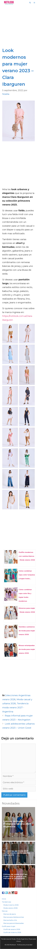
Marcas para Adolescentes (13, 917)
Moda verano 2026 (10, 908)
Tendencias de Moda (8, 939)
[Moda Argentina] (8, 2)
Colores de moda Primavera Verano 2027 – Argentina (18, 824)
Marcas (4, 911)
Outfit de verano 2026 (11, 929)
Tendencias (6, 902)
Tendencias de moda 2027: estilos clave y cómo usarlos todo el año (16, 853)
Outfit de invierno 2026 (12, 932)
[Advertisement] (18, 27)
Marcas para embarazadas (13, 923)
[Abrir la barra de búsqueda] (30, 2)
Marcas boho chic (10, 920)
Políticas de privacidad (24, 945)
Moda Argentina (22, 939)
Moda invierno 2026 (11, 905)
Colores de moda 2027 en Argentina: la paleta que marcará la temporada (15, 876)
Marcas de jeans (9, 914)
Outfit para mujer (8, 926)
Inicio (4, 899)
